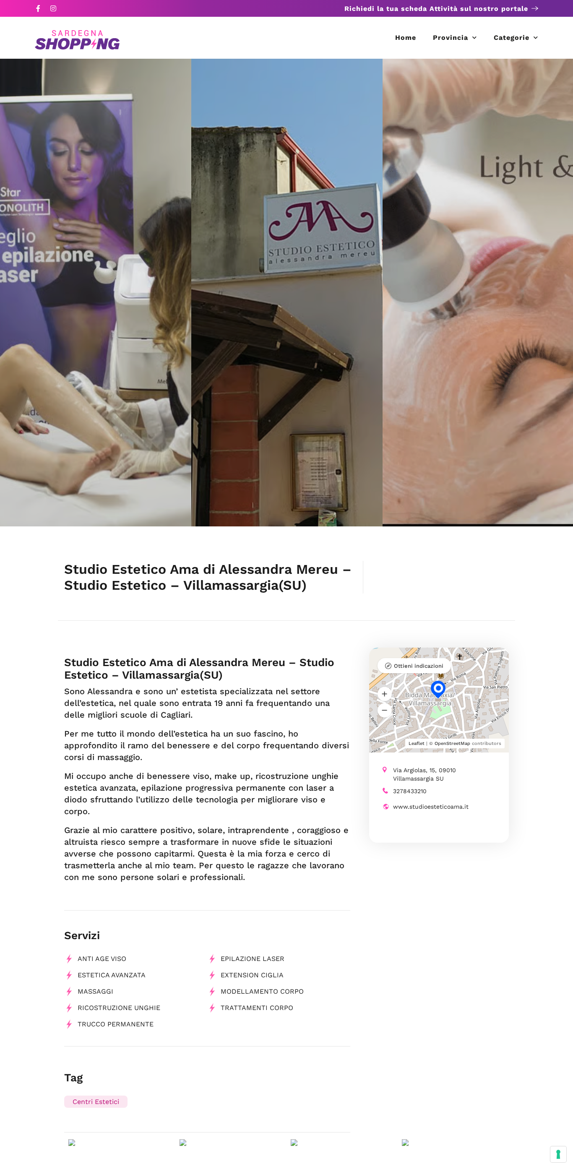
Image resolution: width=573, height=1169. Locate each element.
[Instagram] (53, 8)
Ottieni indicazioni (418, 666)
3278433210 (410, 791)
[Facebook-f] (38, 8)
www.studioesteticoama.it (431, 806)
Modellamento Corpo (262, 991)
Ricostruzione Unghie (119, 1008)
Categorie (511, 38)
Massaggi (95, 991)
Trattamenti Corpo (257, 1008)
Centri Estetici (96, 1102)
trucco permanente (116, 1024)
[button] (385, 694)
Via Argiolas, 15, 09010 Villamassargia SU (424, 774)
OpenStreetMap (452, 743)
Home (405, 38)
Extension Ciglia (252, 975)
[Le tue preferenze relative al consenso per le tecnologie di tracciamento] (558, 1154)
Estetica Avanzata (112, 975)
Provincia (450, 38)
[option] (95, 292)
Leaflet (417, 743)
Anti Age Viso (102, 959)
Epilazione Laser (252, 959)
